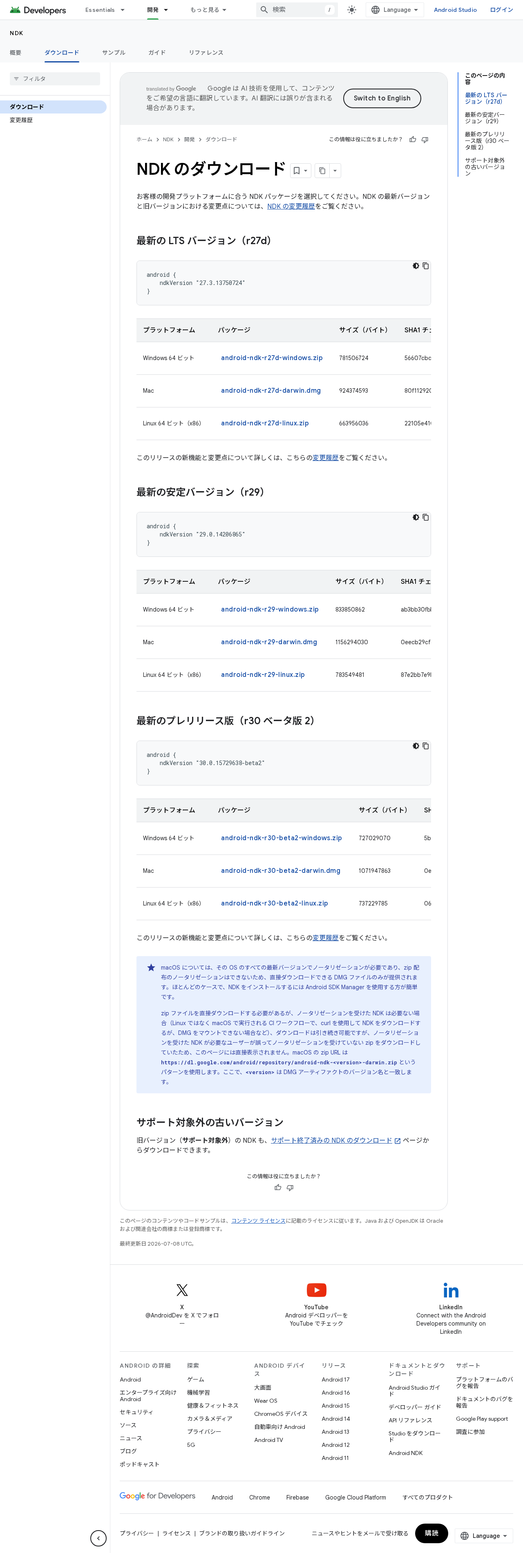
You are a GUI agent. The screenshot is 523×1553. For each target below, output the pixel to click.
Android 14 (336, 1418)
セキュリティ (137, 1412)
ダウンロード (62, 52)
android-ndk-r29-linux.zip (263, 675)
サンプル (113, 52)
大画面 (262, 1387)
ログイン (501, 9)
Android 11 (335, 1458)
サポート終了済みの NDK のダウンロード (331, 1141)
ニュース (131, 1438)
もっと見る (204, 9)
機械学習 (198, 1392)
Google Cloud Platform (355, 1497)
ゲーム (195, 1379)
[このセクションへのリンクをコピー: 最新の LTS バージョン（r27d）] (285, 242)
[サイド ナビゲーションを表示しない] (98, 1538)
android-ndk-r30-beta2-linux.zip (275, 903)
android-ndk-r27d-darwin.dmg (271, 391)
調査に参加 (470, 1431)
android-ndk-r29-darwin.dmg (269, 642)
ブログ (128, 1451)
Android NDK (405, 1453)
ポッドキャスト (140, 1464)
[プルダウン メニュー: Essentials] (126, 10)
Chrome (259, 1497)
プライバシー (204, 1431)
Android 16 (336, 1392)
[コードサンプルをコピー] (426, 266)
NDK (17, 33)
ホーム (144, 139)
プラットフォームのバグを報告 (484, 1383)
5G (191, 1444)
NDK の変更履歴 (291, 206)
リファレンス (206, 52)
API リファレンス (410, 1420)
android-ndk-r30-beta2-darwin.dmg (280, 871)
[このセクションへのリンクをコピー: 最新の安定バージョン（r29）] (278, 493)
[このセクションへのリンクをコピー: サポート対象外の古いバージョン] (292, 1123)
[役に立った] (413, 139)
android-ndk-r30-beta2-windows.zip (281, 838)
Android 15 (336, 1405)
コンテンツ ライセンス (258, 1220)
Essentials (100, 9)
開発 (153, 9)
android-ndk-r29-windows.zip (270, 609)
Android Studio (455, 9)
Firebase (297, 1497)
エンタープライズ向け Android (148, 1396)
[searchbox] (55, 78)
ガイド (157, 52)
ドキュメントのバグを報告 (484, 1402)
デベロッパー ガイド (415, 1407)
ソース (128, 1425)
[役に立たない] (425, 139)
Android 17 (336, 1379)
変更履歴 (326, 458)
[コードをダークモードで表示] (416, 266)
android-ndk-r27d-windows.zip (272, 358)
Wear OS (265, 1400)
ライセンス (176, 1533)
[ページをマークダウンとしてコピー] (322, 171)
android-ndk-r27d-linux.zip (265, 423)
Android (130, 1379)
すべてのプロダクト (427, 1497)
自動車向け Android (279, 1427)
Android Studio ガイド (414, 1391)
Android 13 (335, 1431)
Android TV (268, 1440)
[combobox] (297, 9)
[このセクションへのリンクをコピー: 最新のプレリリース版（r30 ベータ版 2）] (328, 722)
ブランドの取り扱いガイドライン (242, 1533)
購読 (431, 1533)
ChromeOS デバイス (281, 1413)
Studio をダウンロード (415, 1437)
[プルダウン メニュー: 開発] (170, 10)
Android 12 (336, 1444)
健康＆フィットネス (213, 1405)
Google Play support (482, 1418)
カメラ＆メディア (209, 1418)
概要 (16, 52)
